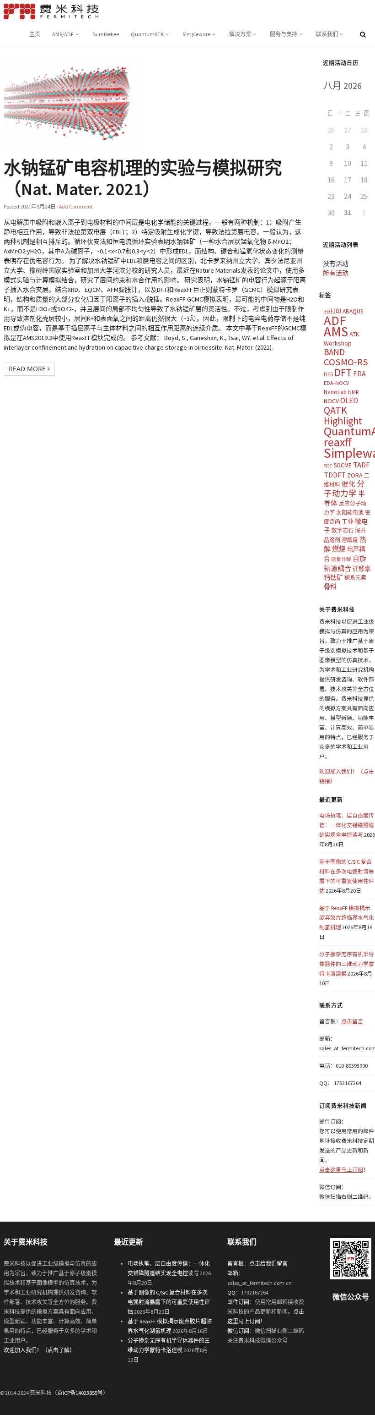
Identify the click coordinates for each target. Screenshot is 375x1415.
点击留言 (352, 1021)
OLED (349, 400)
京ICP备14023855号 (80, 1392)
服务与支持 (283, 34)
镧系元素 (355, 577)
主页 (34, 34)
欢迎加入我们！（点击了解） (39, 1350)
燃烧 (339, 548)
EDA (359, 373)
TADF (361, 464)
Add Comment (76, 206)
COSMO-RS (346, 362)
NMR (353, 392)
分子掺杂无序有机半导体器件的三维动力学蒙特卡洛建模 (346, 964)
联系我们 (327, 34)
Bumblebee (105, 34)
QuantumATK (147, 34)
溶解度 (350, 540)
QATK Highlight (343, 415)
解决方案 (240, 34)
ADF (335, 320)
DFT (343, 372)
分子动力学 (344, 489)
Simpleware (196, 34)
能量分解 (341, 559)
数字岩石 (343, 530)
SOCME (343, 465)
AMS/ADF (63, 34)
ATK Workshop (341, 338)
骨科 (330, 586)
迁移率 (361, 569)
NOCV (331, 401)
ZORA (355, 475)
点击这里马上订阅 (341, 1169)
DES (328, 374)
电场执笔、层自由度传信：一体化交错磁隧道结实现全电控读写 (346, 825)
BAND (334, 351)
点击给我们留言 (268, 1263)
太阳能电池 (350, 512)
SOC (328, 466)
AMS (336, 331)
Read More (28, 368)
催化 (348, 484)
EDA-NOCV (336, 382)
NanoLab (335, 392)
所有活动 (335, 273)
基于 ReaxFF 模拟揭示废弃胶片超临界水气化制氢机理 (346, 918)
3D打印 (332, 311)
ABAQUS (353, 311)
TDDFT (335, 474)
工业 (348, 522)
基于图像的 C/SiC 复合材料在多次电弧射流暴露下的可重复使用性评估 (169, 1302)
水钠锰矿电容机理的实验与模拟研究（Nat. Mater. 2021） (143, 178)
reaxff (338, 442)
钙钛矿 (333, 577)
